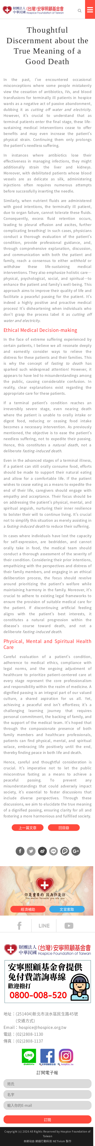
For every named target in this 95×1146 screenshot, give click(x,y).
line (47, 925)
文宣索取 (67, 909)
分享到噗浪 (64, 851)
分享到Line (53, 851)
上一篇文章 (28, 827)
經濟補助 (28, 909)
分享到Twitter (31, 851)
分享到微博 (42, 851)
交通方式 (25, 1020)
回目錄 (64, 827)
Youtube (72, 925)
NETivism (59, 1141)
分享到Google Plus (75, 851)
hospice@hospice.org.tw (42, 1027)
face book (23, 925)
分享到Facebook (20, 851)
